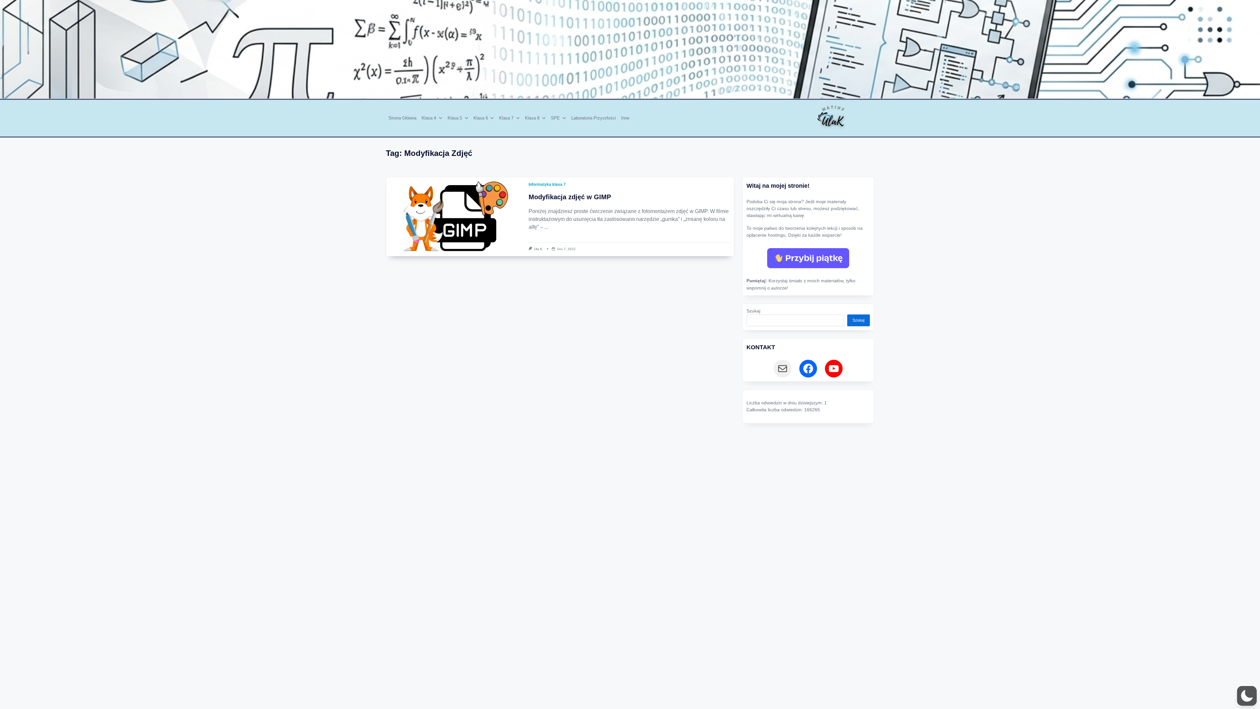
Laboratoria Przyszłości (593, 118)
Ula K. (538, 249)
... (546, 227)
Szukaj (753, 311)
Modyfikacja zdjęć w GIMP (570, 197)
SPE (555, 118)
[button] (1247, 696)
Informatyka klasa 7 (547, 184)
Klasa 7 (506, 118)
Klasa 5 (455, 118)
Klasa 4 (429, 118)
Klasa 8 (532, 118)
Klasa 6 (480, 118)
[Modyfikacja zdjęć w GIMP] (455, 216)
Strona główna (402, 118)
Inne (625, 118)
